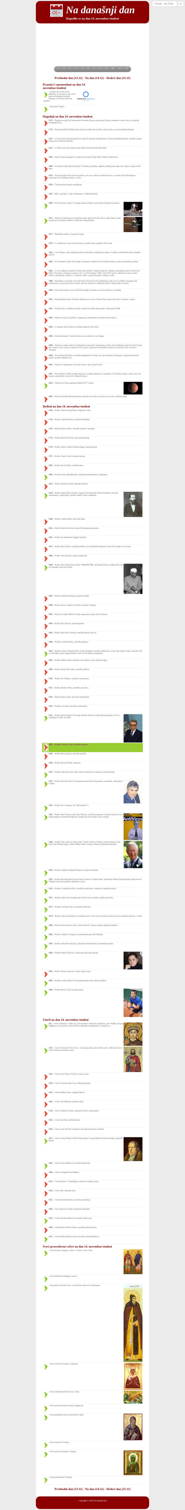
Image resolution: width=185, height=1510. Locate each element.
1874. (51, 546)
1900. (51, 605)
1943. (51, 805)
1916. (51, 697)
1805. (51, 474)
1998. (51, 336)
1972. (51, 898)
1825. (51, 1120)
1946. (51, 1209)
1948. (51, 842)
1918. (51, 185)
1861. (51, 1163)
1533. (51, 120)
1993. (51, 318)
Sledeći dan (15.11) (118, 78)
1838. (51, 493)
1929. (51, 754)
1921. (51, 1200)
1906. (51, 642)
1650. (51, 410)
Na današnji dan (100, 1501)
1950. (51, 870)
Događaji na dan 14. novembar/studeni (67, 116)
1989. (51, 290)
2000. (51, 355)
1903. (51, 614)
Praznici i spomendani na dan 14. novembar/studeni (64, 86)
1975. (51, 234)
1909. (51, 669)
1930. (51, 763)
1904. (51, 623)
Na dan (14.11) (94, 78)
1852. (51, 528)
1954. (51, 888)
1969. (51, 203)
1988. (51, 281)
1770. (51, 129)
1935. (51, 772)
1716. (51, 1111)
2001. (51, 365)
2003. (51, 383)
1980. (51, 925)
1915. (51, 688)
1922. (51, 194)
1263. (51, 1048)
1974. (51, 1218)
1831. (51, 1138)
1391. (51, 1074)
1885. (51, 157)
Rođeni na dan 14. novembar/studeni (66, 406)
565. (50, 1023)
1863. (51, 537)
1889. (51, 166)
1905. (51, 633)
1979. (51, 243)
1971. (51, 218)
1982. (51, 252)
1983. (51, 261)
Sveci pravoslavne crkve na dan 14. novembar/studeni (77, 1246)
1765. (51, 429)
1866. (51, 1172)
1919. (51, 706)
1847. (51, 139)
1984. (51, 271)
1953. (51, 879)
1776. (51, 438)
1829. (51, 1129)
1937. (51, 781)
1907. (51, 651)
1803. (51, 465)
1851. (51, 148)
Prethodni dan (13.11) (69, 78)
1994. (51, 327)
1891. (51, 596)
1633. (51, 1092)
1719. (51, 419)
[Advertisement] (92, 47)
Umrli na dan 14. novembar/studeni (66, 1019)
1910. (51, 175)
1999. (51, 345)
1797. (51, 456)
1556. (51, 1083)
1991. (51, 299)
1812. (51, 484)
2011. (51, 1236)
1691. (51, 1101)
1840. (51, 519)
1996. (51, 990)
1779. (51, 447)
